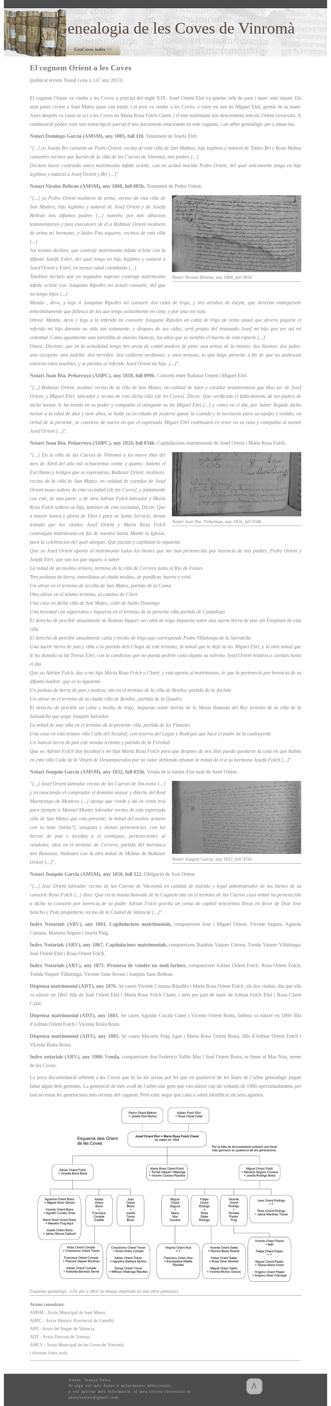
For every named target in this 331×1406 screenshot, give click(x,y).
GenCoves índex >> (93, 49)
